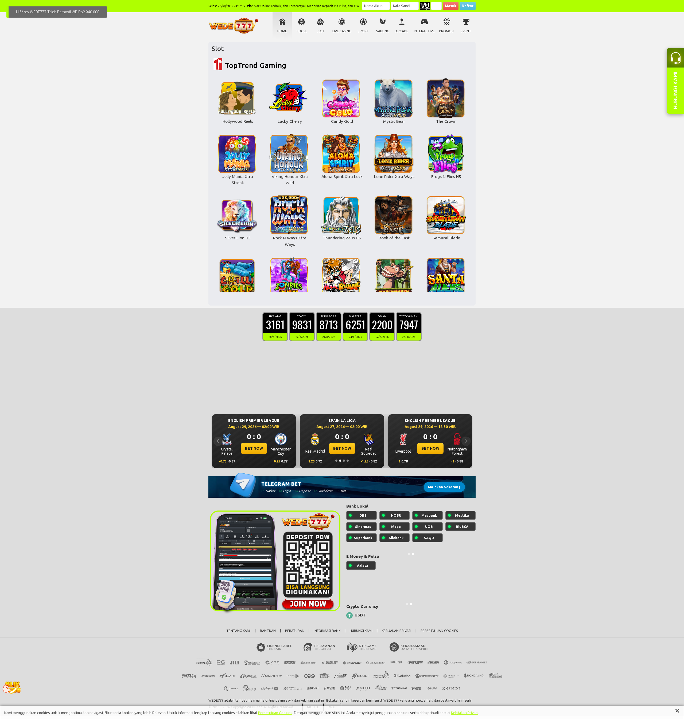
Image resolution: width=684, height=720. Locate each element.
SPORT (363, 31)
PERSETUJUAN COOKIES (439, 630)
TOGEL (301, 31)
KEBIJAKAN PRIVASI (396, 630)
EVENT (466, 31)
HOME (282, 31)
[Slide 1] (336, 460)
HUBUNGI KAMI (361, 630)
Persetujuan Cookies (275, 713)
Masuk (450, 6)
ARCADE (401, 31)
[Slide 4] (348, 460)
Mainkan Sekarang (444, 487)
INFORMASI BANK (327, 630)
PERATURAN (294, 630)
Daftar (467, 6)
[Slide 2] (340, 460)
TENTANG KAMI (238, 630)
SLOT (321, 31)
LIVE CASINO (342, 31)
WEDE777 (215, 700)
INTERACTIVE (424, 31)
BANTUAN (268, 630)
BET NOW (254, 448)
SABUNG (382, 31)
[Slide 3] (344, 460)
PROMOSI (446, 31)
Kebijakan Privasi (464, 713)
